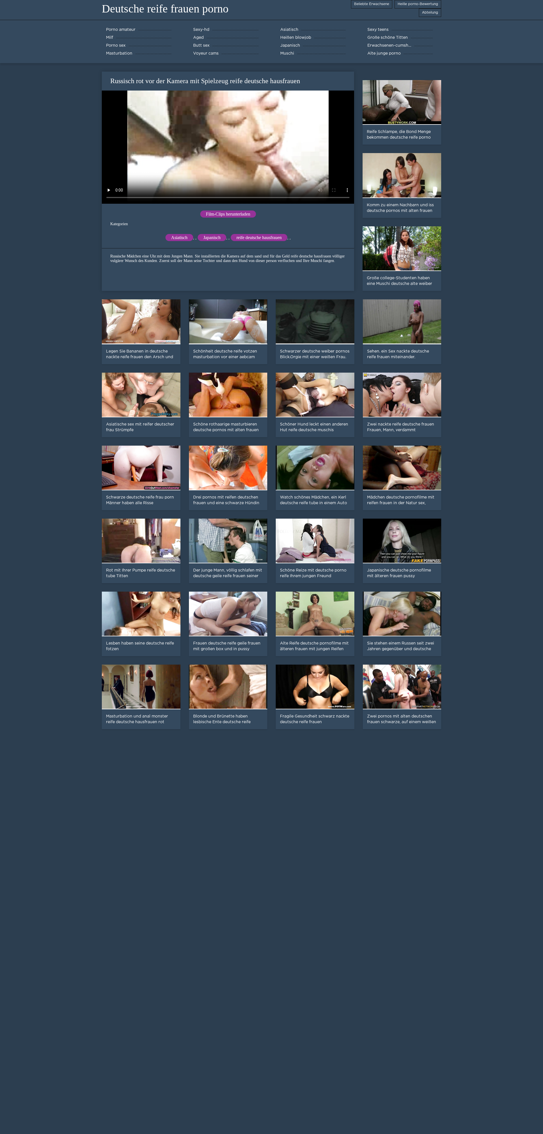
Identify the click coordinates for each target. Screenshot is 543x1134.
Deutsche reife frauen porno (165, 8)
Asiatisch (179, 237)
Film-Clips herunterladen (228, 214)
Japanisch (212, 237)
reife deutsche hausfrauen (259, 237)
